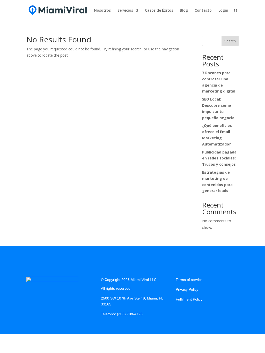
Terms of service (189, 280)
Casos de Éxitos (159, 11)
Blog (184, 11)
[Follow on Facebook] (180, 312)
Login (223, 11)
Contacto (203, 11)
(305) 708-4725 (130, 314)
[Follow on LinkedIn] (200, 312)
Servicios (125, 11)
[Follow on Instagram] (190, 312)
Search (230, 41)
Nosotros (102, 11)
